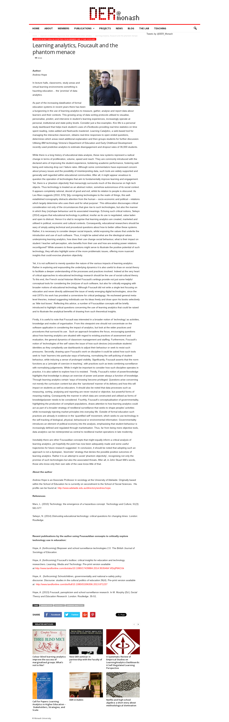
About (48, 28)
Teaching (160, 28)
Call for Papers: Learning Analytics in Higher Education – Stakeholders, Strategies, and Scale (49, 705)
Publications (83, 28)
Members (63, 28)
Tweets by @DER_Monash (160, 34)
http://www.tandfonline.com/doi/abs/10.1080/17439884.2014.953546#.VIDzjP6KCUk (79, 568)
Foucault (59, 605)
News (119, 28)
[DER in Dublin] (86, 684)
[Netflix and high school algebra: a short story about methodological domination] (123, 684)
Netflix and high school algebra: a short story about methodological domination (121, 702)
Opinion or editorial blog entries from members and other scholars (64, 39)
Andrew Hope (46, 605)
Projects (105, 28)
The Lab (144, 28)
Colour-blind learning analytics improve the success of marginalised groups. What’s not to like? (49, 661)
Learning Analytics (75, 605)
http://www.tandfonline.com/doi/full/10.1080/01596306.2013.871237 (71, 584)
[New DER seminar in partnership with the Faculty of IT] (86, 641)
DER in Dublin (76, 699)
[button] (195, 28)
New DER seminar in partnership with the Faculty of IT (85, 659)
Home (35, 28)
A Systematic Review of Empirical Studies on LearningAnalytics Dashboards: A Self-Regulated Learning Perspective (122, 662)
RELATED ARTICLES (44, 624)
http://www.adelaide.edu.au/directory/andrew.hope (84, 488)
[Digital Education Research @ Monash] (114, 14)
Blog (131, 28)
